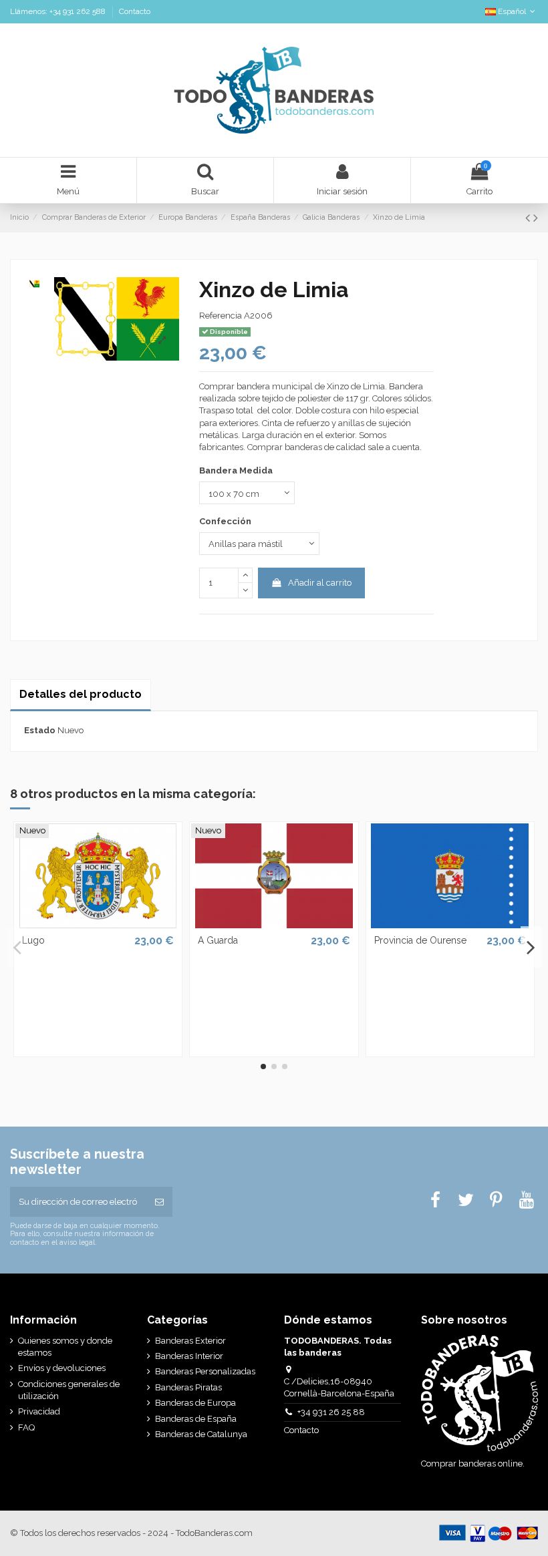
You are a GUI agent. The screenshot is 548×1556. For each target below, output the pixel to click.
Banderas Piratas (188, 1387)
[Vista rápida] (97, 924)
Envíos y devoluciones (62, 1368)
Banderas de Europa (195, 1403)
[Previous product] (529, 218)
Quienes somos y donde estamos (65, 1347)
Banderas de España (196, 1419)
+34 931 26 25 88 (331, 1412)
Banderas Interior (189, 1356)
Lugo (33, 940)
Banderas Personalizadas (205, 1371)
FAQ (26, 1427)
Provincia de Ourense (420, 940)
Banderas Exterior (190, 1341)
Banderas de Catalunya (201, 1434)
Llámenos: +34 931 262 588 (59, 11)
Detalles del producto (80, 694)
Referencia (220, 316)
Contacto (134, 11)
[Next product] (535, 218)
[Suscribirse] (159, 1202)
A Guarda (218, 940)
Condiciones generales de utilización (69, 1390)
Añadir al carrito (320, 583)
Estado (39, 730)
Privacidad (39, 1411)
